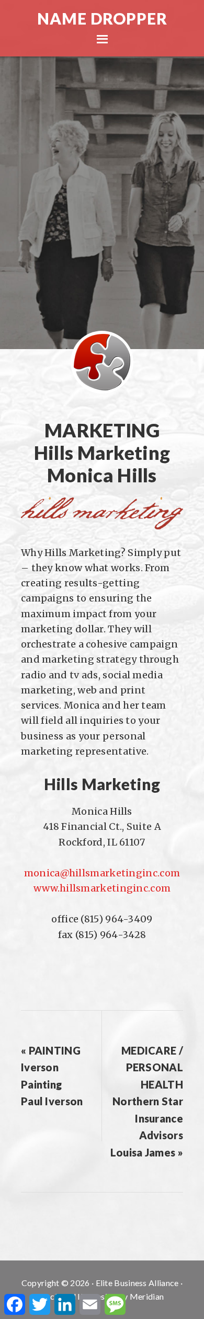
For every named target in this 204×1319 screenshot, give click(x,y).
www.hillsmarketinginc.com (102, 888)
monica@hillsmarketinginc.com (102, 873)
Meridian (147, 1296)
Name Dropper (102, 18)
